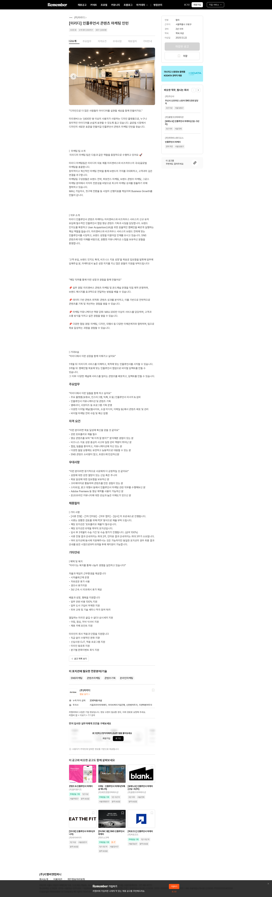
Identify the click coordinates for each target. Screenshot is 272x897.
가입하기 (174, 886)
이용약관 (57, 879)
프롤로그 (128, 4)
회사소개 (43, 879)
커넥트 (93, 4)
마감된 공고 (182, 46)
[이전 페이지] (194, 90)
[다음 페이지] (198, 90)
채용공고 (82, 4)
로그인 (187, 4)
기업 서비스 (214, 4)
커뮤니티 (115, 4)
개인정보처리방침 (76, 879)
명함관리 (157, 4)
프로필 (104, 4)
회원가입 (197, 4)
